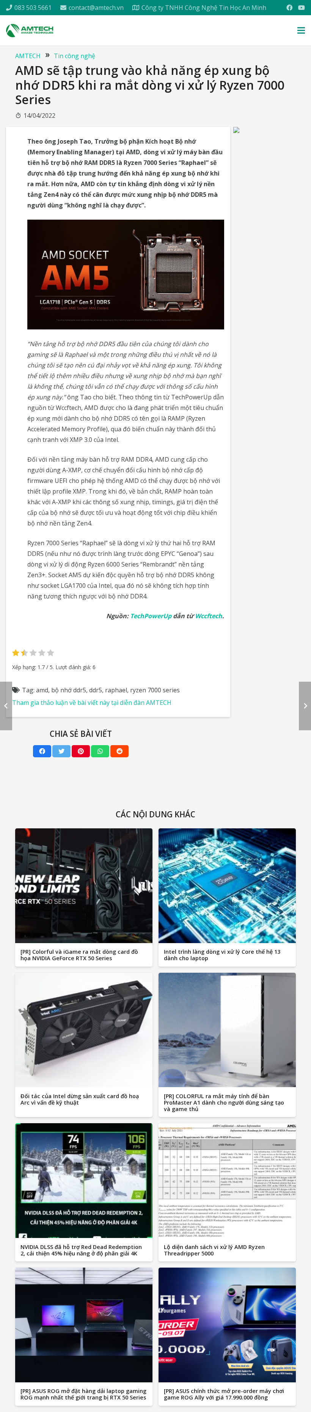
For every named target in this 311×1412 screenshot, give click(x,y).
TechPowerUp (150, 616)
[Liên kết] (29, 30)
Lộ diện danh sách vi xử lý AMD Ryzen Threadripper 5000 (214, 1250)
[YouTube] (301, 8)
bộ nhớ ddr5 (68, 690)
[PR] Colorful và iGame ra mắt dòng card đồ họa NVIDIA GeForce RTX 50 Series (79, 955)
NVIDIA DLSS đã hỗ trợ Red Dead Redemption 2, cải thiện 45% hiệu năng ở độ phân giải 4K (81, 1250)
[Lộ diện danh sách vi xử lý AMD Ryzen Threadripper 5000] (227, 1180)
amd (42, 690)
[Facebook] (289, 8)
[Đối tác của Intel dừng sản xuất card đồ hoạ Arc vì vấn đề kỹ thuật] (83, 1030)
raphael (116, 690)
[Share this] (42, 751)
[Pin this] (81, 751)
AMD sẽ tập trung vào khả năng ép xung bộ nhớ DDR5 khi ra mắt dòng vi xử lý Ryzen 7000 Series (149, 85)
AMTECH (28, 56)
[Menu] (301, 30)
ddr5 (95, 690)
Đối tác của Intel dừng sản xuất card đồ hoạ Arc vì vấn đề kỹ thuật (79, 1099)
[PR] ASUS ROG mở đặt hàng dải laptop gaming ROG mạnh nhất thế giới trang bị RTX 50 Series (83, 1394)
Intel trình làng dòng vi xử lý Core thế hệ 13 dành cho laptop (222, 955)
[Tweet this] (61, 751)
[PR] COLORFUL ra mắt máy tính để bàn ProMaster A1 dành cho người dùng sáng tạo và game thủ (224, 1102)
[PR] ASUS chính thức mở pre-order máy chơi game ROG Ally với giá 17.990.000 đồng (224, 1394)
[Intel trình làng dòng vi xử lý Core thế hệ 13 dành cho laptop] (227, 885)
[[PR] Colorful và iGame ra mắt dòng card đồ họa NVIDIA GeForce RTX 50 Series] (83, 885)
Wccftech (208, 616)
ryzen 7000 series (155, 690)
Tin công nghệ (74, 56)
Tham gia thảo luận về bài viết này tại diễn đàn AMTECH (91, 702)
